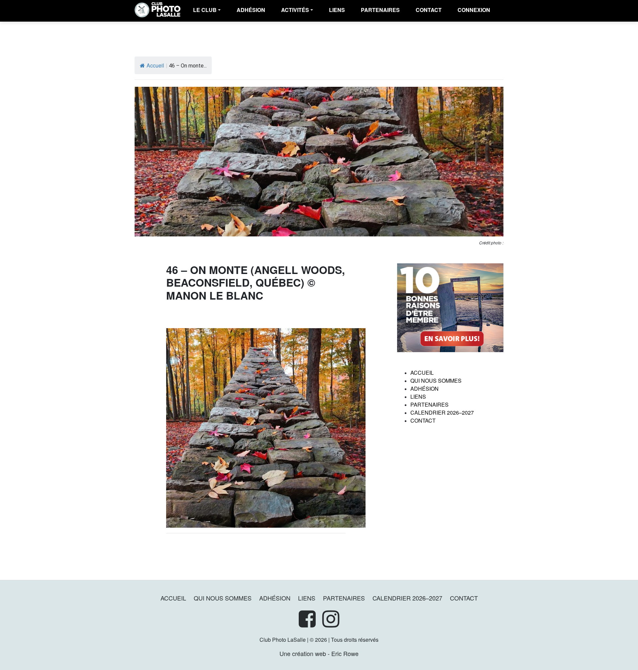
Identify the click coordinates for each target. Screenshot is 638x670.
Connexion (474, 10)
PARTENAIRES (380, 10)
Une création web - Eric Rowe (319, 653)
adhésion (251, 10)
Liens (337, 10)
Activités (295, 10)
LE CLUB (205, 10)
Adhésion (424, 388)
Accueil (155, 65)
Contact (429, 10)
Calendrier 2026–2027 (442, 412)
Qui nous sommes (436, 380)
